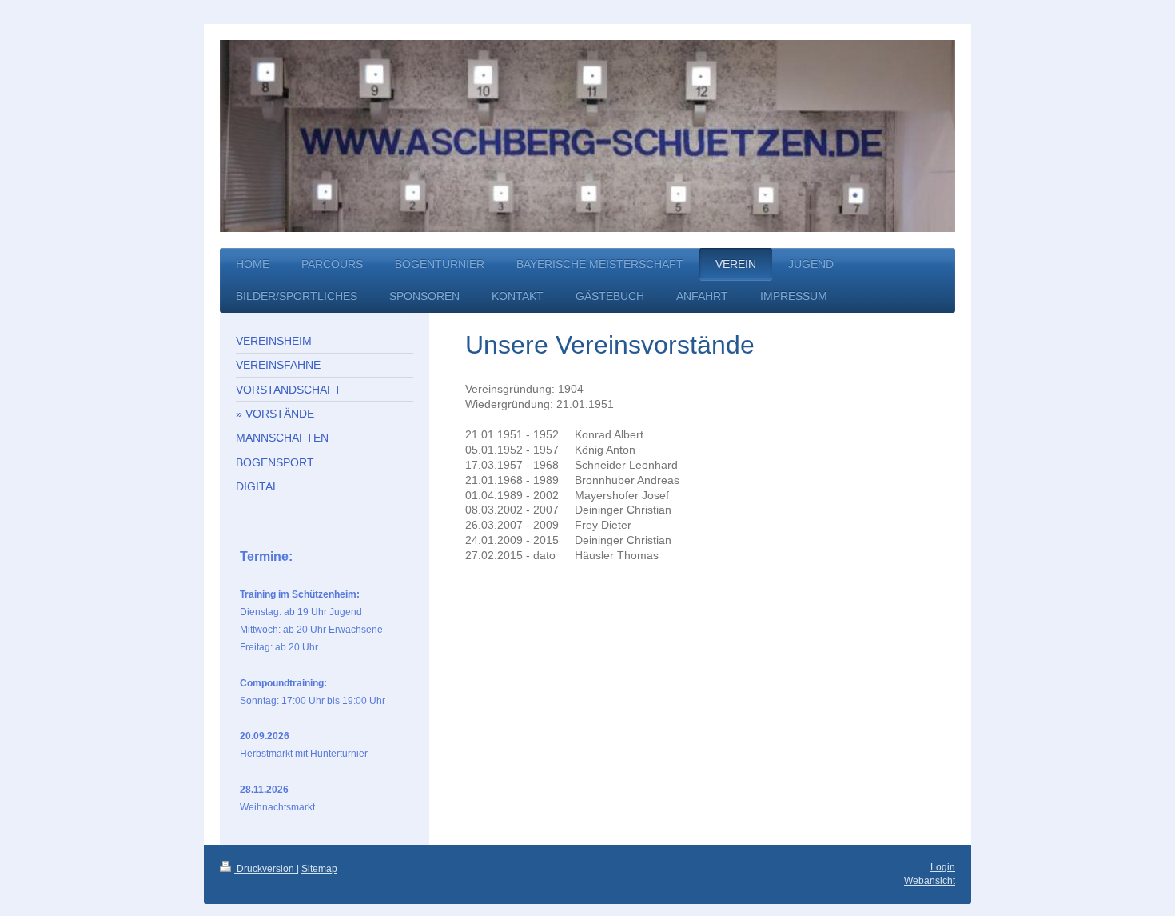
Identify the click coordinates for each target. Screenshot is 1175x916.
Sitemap (319, 868)
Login (942, 867)
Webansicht (929, 880)
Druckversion (265, 868)
